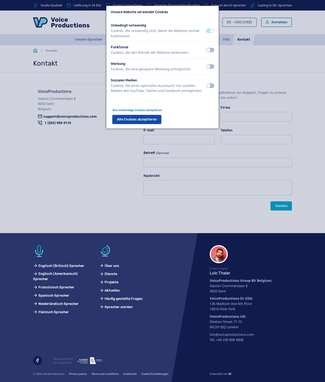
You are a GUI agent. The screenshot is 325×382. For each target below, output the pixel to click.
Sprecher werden (118, 307)
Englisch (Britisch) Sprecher (61, 266)
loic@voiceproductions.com (232, 334)
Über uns (111, 266)
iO (230, 374)
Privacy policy (78, 374)
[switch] (210, 31)
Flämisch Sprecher (53, 312)
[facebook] (37, 360)
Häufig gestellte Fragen (123, 299)
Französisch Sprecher (56, 287)
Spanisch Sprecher (53, 295)
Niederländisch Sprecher (58, 304)
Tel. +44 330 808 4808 (226, 339)
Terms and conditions (105, 374)
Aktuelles (112, 290)
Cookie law (130, 374)
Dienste (110, 274)
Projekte (111, 282)
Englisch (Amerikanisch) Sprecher (55, 276)
